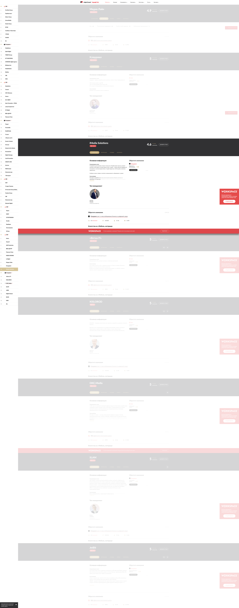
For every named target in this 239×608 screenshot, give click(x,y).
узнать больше (133, 84)
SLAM (7, 286)
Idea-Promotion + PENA (11, 103)
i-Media (7, 34)
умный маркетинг (9, 106)
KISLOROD (9, 279)
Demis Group (8, 23)
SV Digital (7, 110)
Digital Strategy (9, 155)
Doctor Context (9, 141)
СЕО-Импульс (8, 93)
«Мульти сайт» (9, 137)
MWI (7, 300)
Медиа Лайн (9, 262)
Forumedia (7, 127)
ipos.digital (7, 99)
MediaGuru (8, 48)
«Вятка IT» (8, 276)
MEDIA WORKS (10, 255)
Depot (7, 210)
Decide (7, 220)
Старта (7, 134)
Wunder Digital (8, 203)
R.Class (8, 231)
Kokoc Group (8, 17)
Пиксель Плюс (9, 116)
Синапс (7, 89)
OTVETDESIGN (10, 217)
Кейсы (118, 18)
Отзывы (112, 18)
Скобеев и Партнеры (10, 30)
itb (6, 40)
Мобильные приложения (141, 26)
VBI (6, 75)
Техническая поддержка (105, 26)
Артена (7, 165)
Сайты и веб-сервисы (123, 26)
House (6, 96)
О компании (94, 18)
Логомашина (9, 227)
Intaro (7, 238)
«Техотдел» (8, 175)
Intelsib (7, 37)
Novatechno (8, 151)
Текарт (7, 124)
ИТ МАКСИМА (9, 58)
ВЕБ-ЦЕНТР (8, 113)
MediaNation (8, 68)
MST (6, 182)
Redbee (7, 72)
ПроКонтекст (8, 13)
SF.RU (6, 27)
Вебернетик (8, 65)
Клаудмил (8, 265)
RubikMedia (8, 131)
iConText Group (9, 10)
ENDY (7, 214)
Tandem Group (8, 193)
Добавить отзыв (164, 10)
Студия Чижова (9, 186)
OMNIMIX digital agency (11, 61)
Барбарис (8, 224)
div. (7, 303)
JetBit (7, 290)
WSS (6, 78)
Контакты (126, 18)
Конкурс (115, 2)
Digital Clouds (9, 293)
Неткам (7, 144)
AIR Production (9, 245)
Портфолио (104, 18)
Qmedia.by (7, 86)
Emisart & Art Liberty (10, 148)
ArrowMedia (8, 20)
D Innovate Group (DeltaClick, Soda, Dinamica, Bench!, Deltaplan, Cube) (11, 189)
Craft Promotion (9, 158)
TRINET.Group (8, 55)
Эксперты (156, 2)
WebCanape (8, 168)
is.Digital (8, 259)
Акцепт (8, 241)
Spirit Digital (8, 51)
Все (92, 26)
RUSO (7, 297)
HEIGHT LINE (8, 161)
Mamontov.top (8, 172)
